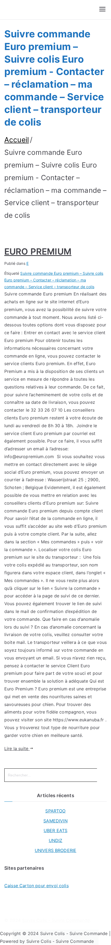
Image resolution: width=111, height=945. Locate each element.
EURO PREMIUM (37, 251)
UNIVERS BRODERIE (56, 850)
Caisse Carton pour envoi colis (36, 885)
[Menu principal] (102, 9)
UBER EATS (55, 830)
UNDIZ (56, 840)
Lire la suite (17, 748)
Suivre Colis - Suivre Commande (56, 920)
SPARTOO (55, 811)
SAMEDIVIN (55, 820)
